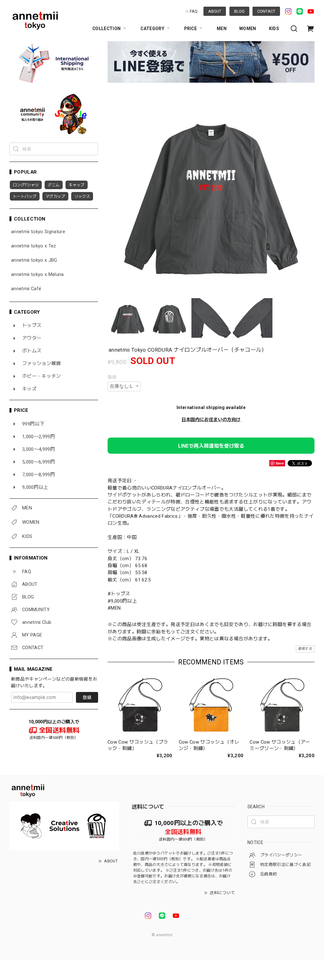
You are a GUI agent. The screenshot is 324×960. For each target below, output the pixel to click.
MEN (222, 28)
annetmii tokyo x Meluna (37, 274)
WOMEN (247, 28)
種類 (112, 377)
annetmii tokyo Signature (38, 231)
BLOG (239, 11)
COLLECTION (106, 28)
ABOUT (214, 11)
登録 (87, 697)
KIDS (274, 28)
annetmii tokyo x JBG (34, 260)
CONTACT (266, 11)
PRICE (190, 28)
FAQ (193, 11)
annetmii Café (26, 288)
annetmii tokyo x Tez (33, 246)
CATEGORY (152, 28)
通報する (305, 649)
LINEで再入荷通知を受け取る (211, 446)
